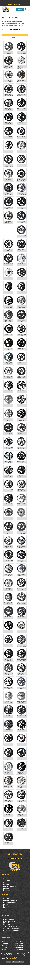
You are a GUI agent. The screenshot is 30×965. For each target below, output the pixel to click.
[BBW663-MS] (8, 696)
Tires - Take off (8, 925)
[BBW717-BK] (8, 738)
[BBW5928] (8, 625)
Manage (15, 962)
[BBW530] (21, 385)
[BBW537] (8, 427)
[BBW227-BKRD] (21, 244)
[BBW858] (21, 766)
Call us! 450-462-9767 (15, 4)
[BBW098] (8, 131)
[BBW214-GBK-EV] (8, 244)
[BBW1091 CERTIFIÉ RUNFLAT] (8, 159)
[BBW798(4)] (21, 752)
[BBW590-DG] (21, 583)
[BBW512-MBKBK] (21, 371)
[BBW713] (21, 724)
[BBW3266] (8, 286)
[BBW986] (8, 809)
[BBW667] (8, 710)
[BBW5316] (8, 413)
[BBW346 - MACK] (8, 300)
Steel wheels (7, 882)
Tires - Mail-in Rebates (10, 926)
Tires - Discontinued (9, 923)
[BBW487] (21, 343)
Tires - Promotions (9, 919)
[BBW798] (8, 752)
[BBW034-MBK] (8, 103)
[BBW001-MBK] (21, 46)
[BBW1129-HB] (8, 173)
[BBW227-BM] (8, 258)
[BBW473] (21, 329)
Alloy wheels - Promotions (11, 928)
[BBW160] (21, 187)
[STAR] (21, 823)
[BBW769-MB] (21, 738)
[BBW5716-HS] (21, 512)
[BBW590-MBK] (21, 597)
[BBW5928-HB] (21, 625)
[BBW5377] (21, 427)
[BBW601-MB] (8, 682)
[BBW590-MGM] (8, 611)
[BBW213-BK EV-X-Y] (21, 216)
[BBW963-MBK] (8, 795)
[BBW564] (8, 498)
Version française (9, 908)
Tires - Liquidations (9, 921)
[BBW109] (21, 145)
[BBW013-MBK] (21, 89)
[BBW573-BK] (8, 526)
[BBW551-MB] (8, 470)
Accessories (7, 884)
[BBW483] (8, 343)
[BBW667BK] (21, 710)
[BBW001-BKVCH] (8, 46)
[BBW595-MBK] (21, 667)
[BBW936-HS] (21, 780)
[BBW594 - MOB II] (8, 653)
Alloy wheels (7, 880)
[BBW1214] (21, 173)
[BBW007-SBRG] (21, 75)
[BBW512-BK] (21, 357)
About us (6, 888)
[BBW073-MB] (21, 103)
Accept (9, 962)
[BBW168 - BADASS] (8, 202)
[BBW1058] (21, 131)
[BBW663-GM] (21, 682)
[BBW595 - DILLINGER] (21, 653)
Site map (6, 906)
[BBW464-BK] (8, 329)
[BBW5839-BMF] (8, 569)
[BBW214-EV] (21, 230)
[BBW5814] (8, 555)
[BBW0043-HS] (8, 75)
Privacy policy (8, 904)
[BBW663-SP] (21, 696)
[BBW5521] (21, 470)
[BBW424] (21, 314)
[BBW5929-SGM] (21, 639)
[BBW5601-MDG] (21, 484)
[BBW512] (8, 357)
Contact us (7, 890)
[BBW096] (21, 117)
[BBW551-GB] (21, 456)
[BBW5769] (8, 540)
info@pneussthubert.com (15, 858)
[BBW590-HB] (8, 597)
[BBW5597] (8, 484)
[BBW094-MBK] (8, 117)
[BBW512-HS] (8, 371)
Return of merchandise (10, 900)
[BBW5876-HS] (8, 583)
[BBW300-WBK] (8, 272)
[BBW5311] (8, 399)
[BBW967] (21, 795)
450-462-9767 (17, 854)
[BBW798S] (8, 766)
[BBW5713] (21, 498)
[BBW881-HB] (8, 780)
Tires (5, 878)
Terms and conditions (10, 902)
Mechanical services (10, 886)
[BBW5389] (8, 442)
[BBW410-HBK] (21, 300)
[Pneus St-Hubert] (5, 9)
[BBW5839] (21, 555)
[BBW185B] (21, 202)
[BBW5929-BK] (8, 639)
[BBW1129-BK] (21, 159)
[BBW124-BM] (8, 187)
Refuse (21, 962)
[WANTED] (8, 837)
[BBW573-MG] (21, 526)
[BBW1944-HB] (8, 216)
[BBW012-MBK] (8, 89)
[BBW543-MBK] (8, 456)
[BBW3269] (21, 286)
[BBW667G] (8, 724)
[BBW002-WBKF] (21, 60)
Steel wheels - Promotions (11, 930)
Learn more (13, 958)
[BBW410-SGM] (8, 314)
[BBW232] (21, 258)
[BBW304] (21, 272)
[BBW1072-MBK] (8, 145)
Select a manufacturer (15, 35)
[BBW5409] (21, 442)
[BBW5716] (8, 512)
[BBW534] (21, 413)
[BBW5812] (21, 540)
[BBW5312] (21, 399)
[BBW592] (21, 611)
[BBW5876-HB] (21, 569)
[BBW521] (8, 385)
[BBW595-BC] (8, 667)
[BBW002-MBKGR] (8, 60)
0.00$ (20, 9)
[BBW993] (21, 809)
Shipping (6, 898)
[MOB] (8, 823)
